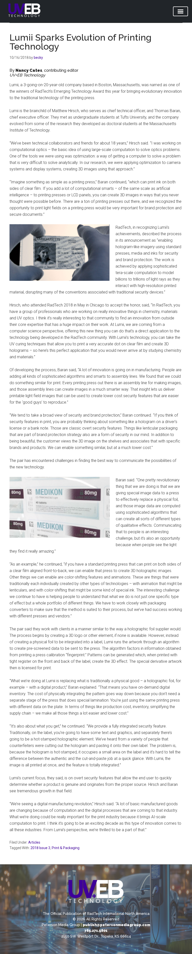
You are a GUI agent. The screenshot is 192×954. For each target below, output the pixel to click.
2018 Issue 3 (40, 848)
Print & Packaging (66, 848)
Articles (34, 842)
